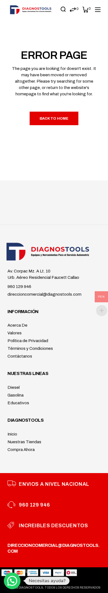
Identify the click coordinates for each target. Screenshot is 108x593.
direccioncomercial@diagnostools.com (44, 294)
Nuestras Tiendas (24, 442)
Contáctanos (19, 356)
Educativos (18, 403)
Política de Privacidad (27, 341)
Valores (14, 333)
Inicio (12, 434)
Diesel (13, 387)
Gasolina (15, 395)
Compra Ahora (21, 449)
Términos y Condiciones (30, 348)
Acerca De (17, 325)
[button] (12, 581)
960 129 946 (19, 286)
